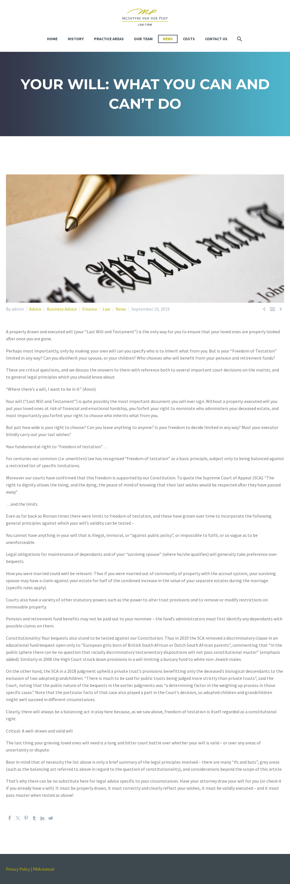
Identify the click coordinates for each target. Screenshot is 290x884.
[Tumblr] (34, 818)
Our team (143, 38)
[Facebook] (9, 818)
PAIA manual (43, 869)
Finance (89, 309)
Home (52, 38)
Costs (189, 38)
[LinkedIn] (42, 818)
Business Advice (62, 309)
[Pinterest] (26, 818)
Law (106, 309)
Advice (35, 309)
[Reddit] (50, 818)
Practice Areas (109, 38)
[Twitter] (18, 818)
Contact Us (216, 38)
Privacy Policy (18, 869)
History (76, 38)
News (168, 38)
